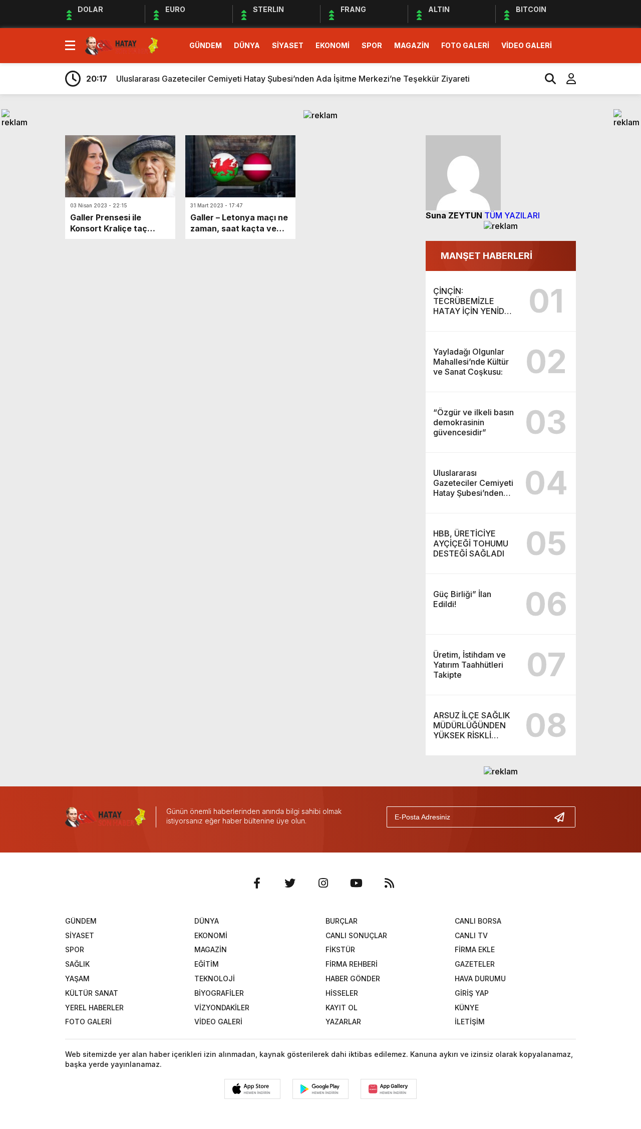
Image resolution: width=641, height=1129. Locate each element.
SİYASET (287, 45)
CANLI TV (471, 935)
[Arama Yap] (546, 79)
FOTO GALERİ (465, 45)
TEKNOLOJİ (214, 978)
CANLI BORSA (478, 921)
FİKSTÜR (340, 949)
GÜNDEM (205, 45)
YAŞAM (77, 978)
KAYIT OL (342, 1007)
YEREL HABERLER (94, 1007)
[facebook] (256, 883)
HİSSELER (342, 993)
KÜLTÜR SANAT (91, 993)
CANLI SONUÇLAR (356, 935)
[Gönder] (563, 816)
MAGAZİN (411, 45)
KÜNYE (467, 1007)
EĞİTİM (206, 964)
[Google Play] (320, 1089)
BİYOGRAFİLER (219, 993)
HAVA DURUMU (480, 978)
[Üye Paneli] (566, 79)
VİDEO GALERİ (526, 45)
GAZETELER (475, 964)
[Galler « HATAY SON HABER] (121, 45)
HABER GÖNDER (353, 978)
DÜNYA (247, 45)
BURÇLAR (342, 921)
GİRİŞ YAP (472, 993)
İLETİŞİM (470, 1021)
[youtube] (356, 883)
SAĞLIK (77, 964)
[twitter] (289, 883)
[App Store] (252, 1089)
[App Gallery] (389, 1089)
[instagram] (323, 883)
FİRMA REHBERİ (352, 964)
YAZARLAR (343, 1021)
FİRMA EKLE (475, 949)
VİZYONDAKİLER (221, 1007)
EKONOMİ (332, 45)
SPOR (372, 45)
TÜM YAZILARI (512, 215)
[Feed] (389, 883)
